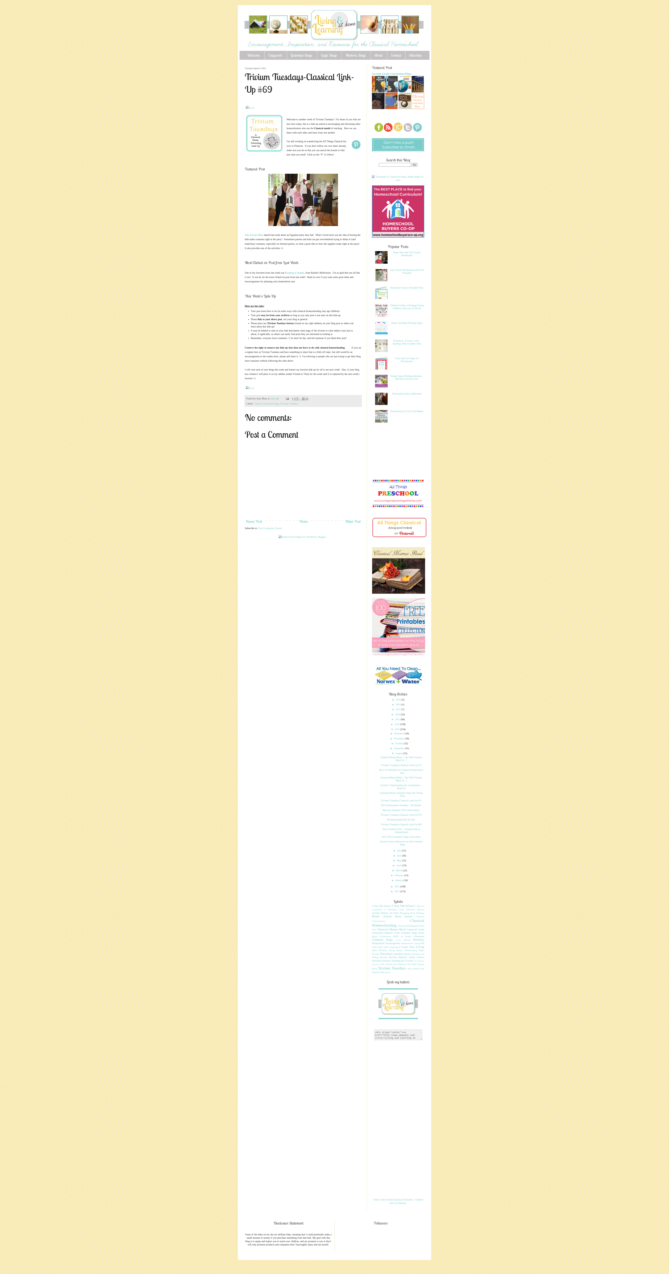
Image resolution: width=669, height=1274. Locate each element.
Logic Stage (329, 55)
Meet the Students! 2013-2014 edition (401, 810)
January (399, 880)
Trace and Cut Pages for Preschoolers (407, 360)
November (399, 738)
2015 (398, 719)
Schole (412, 957)
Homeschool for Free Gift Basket (406, 411)
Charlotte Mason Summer (398, 916)
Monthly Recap (387, 950)
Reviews (393, 957)
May (399, 860)
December (399, 733)
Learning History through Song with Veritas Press (401, 794)
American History (415, 909)
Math (374, 950)
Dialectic (389, 933)
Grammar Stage (301, 55)
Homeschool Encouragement (386, 943)
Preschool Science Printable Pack (406, 287)
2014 (397, 724)
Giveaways (419, 936)
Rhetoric (403, 957)
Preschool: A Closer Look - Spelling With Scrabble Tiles (407, 342)
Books (376, 916)
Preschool (386, 953)
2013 (397, 729)
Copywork (275, 55)
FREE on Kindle (402, 936)
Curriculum (377, 933)
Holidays (418, 939)
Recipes (384, 957)
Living (420, 946)
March (399, 870)
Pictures (375, 954)
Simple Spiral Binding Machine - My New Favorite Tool (406, 377)
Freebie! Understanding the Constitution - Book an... (401, 787)
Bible (396, 913)
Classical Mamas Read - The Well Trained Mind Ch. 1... (401, 759)
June (399, 855)
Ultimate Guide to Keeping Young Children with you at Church (407, 307)
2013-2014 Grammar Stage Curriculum (401, 837)
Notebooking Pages (414, 950)
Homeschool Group (411, 943)
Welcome (253, 55)
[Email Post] (287, 398)
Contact (396, 55)
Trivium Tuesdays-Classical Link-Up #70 (401, 815)
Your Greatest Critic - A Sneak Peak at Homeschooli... (401, 830)
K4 (422, 943)
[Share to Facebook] (303, 399)
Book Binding (417, 913)
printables (398, 954)
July (399, 850)
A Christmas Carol (394, 909)
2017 (398, 709)
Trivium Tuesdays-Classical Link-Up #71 (401, 800)
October (399, 743)
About (378, 55)
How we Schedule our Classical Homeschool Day (401, 771)
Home (303, 521)
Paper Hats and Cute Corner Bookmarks (407, 254)
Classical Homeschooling (266, 403)
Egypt (375, 936)
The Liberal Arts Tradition (393, 964)
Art (391, 913)
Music (400, 950)
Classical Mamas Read (391, 929)
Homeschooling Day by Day (401, 819)
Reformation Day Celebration (406, 393)
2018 (398, 704)
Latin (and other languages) (386, 947)
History (407, 940)
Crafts (421, 929)
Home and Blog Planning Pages (406, 323)
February (399, 875)
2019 (398, 699)
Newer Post (254, 521)
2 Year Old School (381, 906)
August (399, 753)
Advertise (415, 55)
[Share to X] (300, 399)
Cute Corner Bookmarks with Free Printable (407, 271)
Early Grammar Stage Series (409, 933)
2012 (397, 886)
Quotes (407, 954)
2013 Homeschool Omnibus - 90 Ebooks (401, 805)
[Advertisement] (308, 552)
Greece (398, 940)
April (399, 865)
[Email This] (293, 399)
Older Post (353, 521)
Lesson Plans (408, 947)
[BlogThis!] (297, 399)
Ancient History (380, 913)
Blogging (404, 913)
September (399, 748)
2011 (397, 891)
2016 (398, 714)
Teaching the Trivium (402, 960)
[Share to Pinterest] (307, 399)
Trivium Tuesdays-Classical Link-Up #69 (401, 824)
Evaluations (385, 936)
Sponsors (386, 960)
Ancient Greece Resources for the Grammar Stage (401, 843)
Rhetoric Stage (355, 55)
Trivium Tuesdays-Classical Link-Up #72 (401, 765)
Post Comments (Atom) (270, 528)
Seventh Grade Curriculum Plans (392, 73)
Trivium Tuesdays (289, 403)
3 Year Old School (402, 906)
